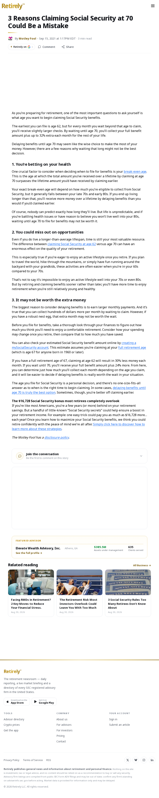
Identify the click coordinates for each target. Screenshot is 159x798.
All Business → (142, 565)
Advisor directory (14, 719)
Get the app (11, 730)
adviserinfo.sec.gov (17, 780)
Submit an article (119, 724)
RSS (48, 760)
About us (61, 719)
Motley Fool (27, 38)
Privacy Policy (11, 760)
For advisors (64, 724)
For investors (64, 730)
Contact (61, 741)
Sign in (113, 719)
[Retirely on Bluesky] (135, 760)
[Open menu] (152, 5)
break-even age (135, 171)
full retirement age (132, 347)
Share (70, 47)
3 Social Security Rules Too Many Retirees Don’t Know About (127, 603)
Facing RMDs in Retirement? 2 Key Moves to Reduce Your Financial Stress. (31, 603)
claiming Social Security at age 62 (72, 244)
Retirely (13, 6)
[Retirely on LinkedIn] (152, 760)
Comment (48, 47)
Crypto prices (12, 724)
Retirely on (21, 47)
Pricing (60, 736)
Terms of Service (33, 760)
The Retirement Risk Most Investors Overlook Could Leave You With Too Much (78, 603)
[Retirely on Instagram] (144, 760)
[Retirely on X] (127, 760)
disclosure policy (56, 437)
